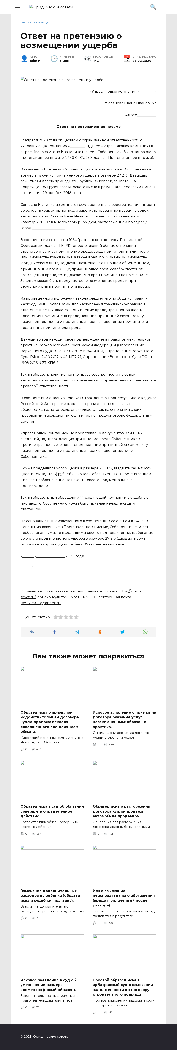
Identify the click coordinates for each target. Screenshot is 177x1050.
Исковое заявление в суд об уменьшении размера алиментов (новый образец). (48, 985)
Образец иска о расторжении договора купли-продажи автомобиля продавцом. (121, 811)
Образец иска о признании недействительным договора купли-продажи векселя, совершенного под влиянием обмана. (50, 722)
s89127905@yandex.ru (41, 603)
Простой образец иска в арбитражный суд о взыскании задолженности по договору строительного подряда (123, 987)
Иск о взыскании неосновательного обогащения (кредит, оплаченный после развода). (124, 898)
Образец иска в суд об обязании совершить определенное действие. (52, 811)
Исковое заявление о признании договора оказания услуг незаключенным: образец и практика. (124, 719)
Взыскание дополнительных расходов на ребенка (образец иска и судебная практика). (50, 895)
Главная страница (35, 22)
